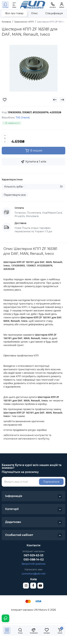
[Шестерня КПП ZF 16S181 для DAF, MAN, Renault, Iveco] (33, 68)
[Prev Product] (55, 100)
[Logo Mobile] (33, 5)
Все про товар (14, 13)
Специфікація (54, 13)
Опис (34, 13)
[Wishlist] (5, 100)
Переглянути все (15, 194)
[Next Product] (62, 100)
